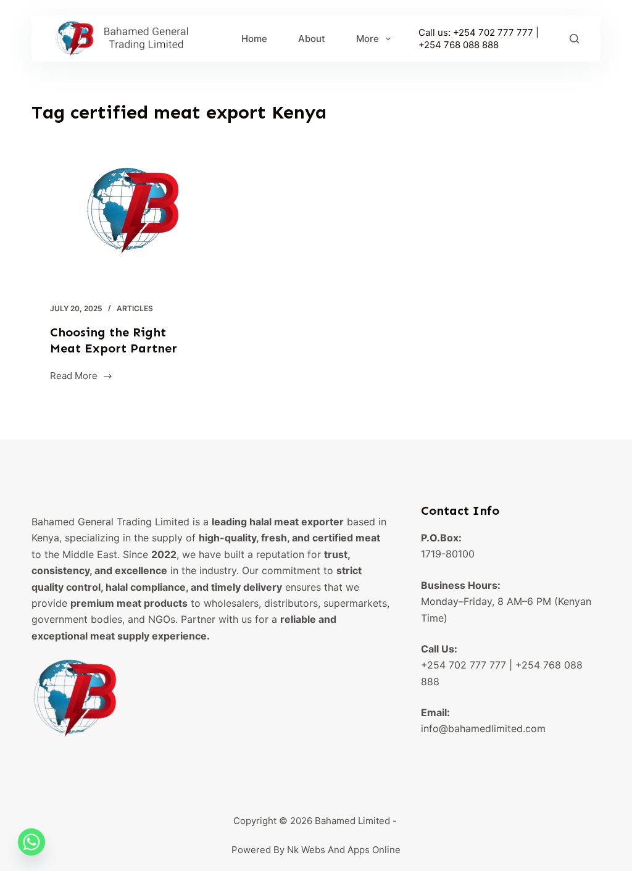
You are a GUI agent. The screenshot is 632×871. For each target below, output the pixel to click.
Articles (135, 308)
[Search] (574, 38)
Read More (74, 377)
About (311, 38)
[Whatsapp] (31, 842)
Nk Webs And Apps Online (344, 850)
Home (254, 38)
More (367, 38)
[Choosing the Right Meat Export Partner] (120, 217)
